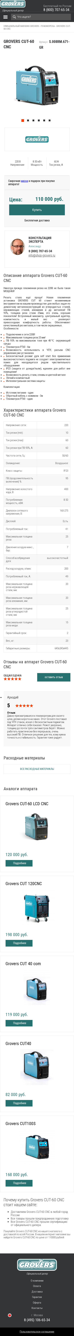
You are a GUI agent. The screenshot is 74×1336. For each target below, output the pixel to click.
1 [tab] (23, 121)
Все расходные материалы (37, 769)
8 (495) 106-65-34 (37, 1320)
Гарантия (37, 1297)
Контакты (37, 1308)
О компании (37, 1280)
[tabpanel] (37, 89)
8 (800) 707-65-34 (56, 10)
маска (24, 181)
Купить (37, 210)
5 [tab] (45, 121)
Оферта (37, 1302)
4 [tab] (39, 121)
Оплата (37, 1286)
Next (72, 89)
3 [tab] (34, 121)
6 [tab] (50, 121)
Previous (2, 89)
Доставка (37, 1291)
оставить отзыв (54, 677)
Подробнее (19, 863)
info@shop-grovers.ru (42, 255)
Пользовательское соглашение (37, 1331)
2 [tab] (29, 121)
